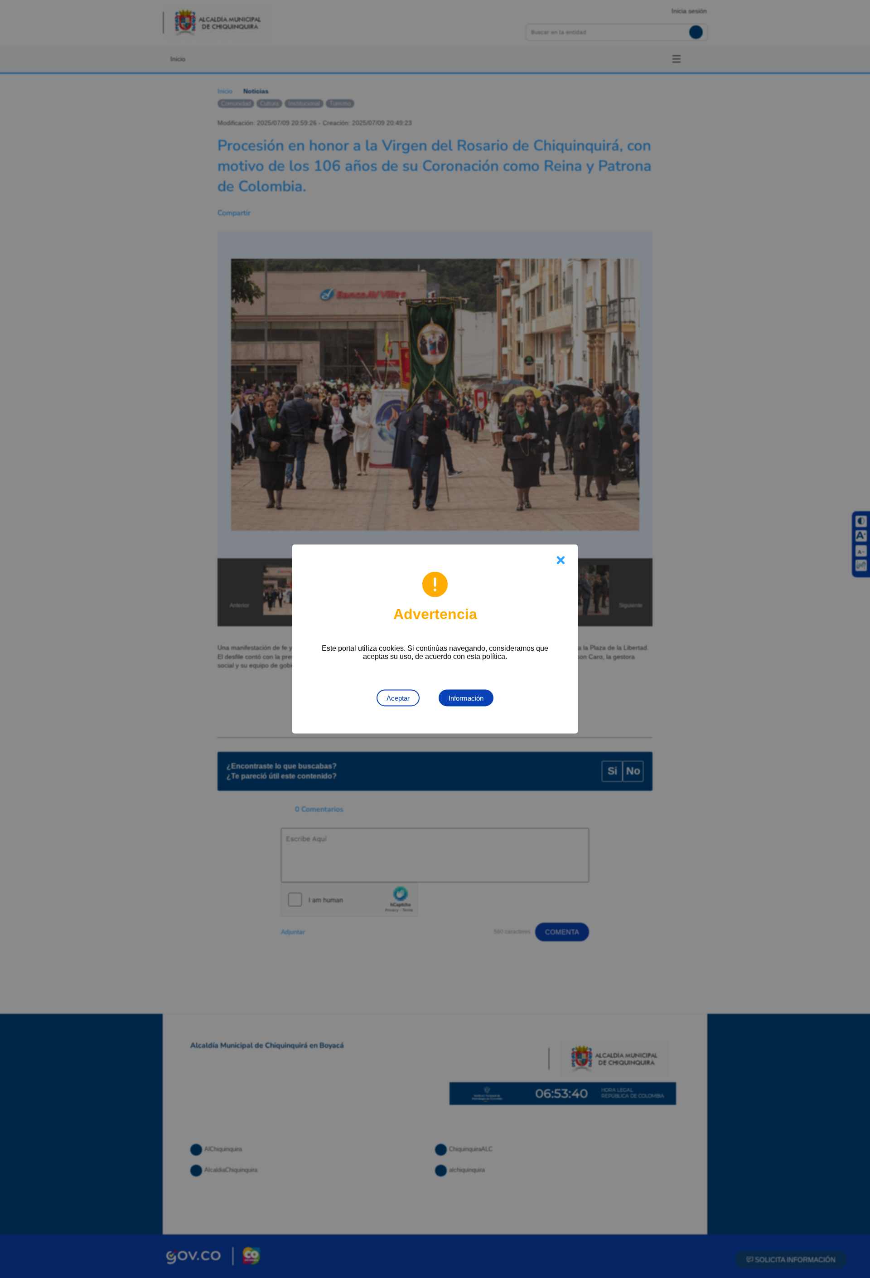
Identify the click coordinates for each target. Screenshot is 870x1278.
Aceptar (398, 698)
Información (466, 698)
